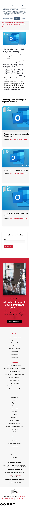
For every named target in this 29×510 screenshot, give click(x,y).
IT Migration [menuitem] (14, 345)
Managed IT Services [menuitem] (14, 340)
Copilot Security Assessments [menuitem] (14, 386)
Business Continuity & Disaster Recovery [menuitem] (14, 368)
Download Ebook (14, 321)
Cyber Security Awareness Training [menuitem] (14, 389)
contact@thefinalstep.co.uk (14, 475)
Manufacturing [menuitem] (14, 417)
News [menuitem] (14, 451)
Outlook (16, 24)
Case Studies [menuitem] (14, 446)
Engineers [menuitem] (14, 403)
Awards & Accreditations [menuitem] (15, 443)
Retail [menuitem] (14, 432)
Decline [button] (23, 18)
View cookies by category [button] (8, 18)
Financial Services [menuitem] (14, 408)
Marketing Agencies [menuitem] (14, 420)
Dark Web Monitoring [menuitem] (14, 371)
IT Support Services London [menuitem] (14, 337)
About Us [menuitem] (14, 440)
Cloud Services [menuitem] (14, 357)
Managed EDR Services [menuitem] (14, 377)
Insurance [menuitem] (14, 411)
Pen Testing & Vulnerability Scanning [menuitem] (14, 374)
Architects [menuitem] (14, 400)
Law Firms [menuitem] (14, 414)
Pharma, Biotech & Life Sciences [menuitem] (14, 426)
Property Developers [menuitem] (14, 423)
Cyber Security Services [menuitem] (15, 365)
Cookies (24, 498)
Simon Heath (19, 22)
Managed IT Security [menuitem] (14, 348)
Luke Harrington (14, 173)
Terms (14, 499)
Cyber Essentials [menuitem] (14, 383)
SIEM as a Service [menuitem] (14, 380)
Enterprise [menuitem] (14, 405)
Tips (3, 24)
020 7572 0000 (21, 496)
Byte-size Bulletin (7, 22)
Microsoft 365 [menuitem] (14, 351)
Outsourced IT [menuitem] (14, 343)
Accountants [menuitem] (14, 397)
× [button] (25, 3)
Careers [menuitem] (14, 449)
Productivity (9, 24)
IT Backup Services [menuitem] (14, 354)
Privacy (18, 498)
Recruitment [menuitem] (14, 429)
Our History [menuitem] (14, 457)
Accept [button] (16, 18)
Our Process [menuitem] (14, 454)
